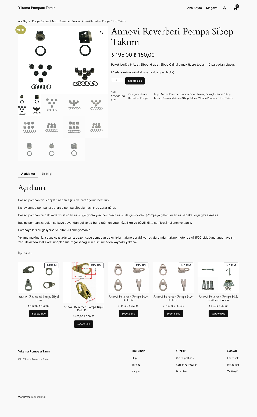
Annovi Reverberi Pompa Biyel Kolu (39, 298)
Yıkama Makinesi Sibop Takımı (179, 98)
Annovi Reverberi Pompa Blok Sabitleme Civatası (218, 298)
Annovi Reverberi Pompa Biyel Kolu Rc (128, 298)
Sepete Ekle (135, 80)
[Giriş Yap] (224, 8)
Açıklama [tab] (28, 173)
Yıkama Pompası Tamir (36, 8)
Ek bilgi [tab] (47, 173)
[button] (101, 32)
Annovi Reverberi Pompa (66, 21)
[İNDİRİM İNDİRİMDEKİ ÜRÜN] (38, 277)
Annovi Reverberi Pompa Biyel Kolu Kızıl (83, 308)
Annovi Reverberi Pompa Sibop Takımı (182, 94)
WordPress (24, 396)
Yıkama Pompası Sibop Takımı (215, 98)
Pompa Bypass (40, 21)
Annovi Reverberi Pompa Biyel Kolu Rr (173, 298)
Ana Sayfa (24, 21)
